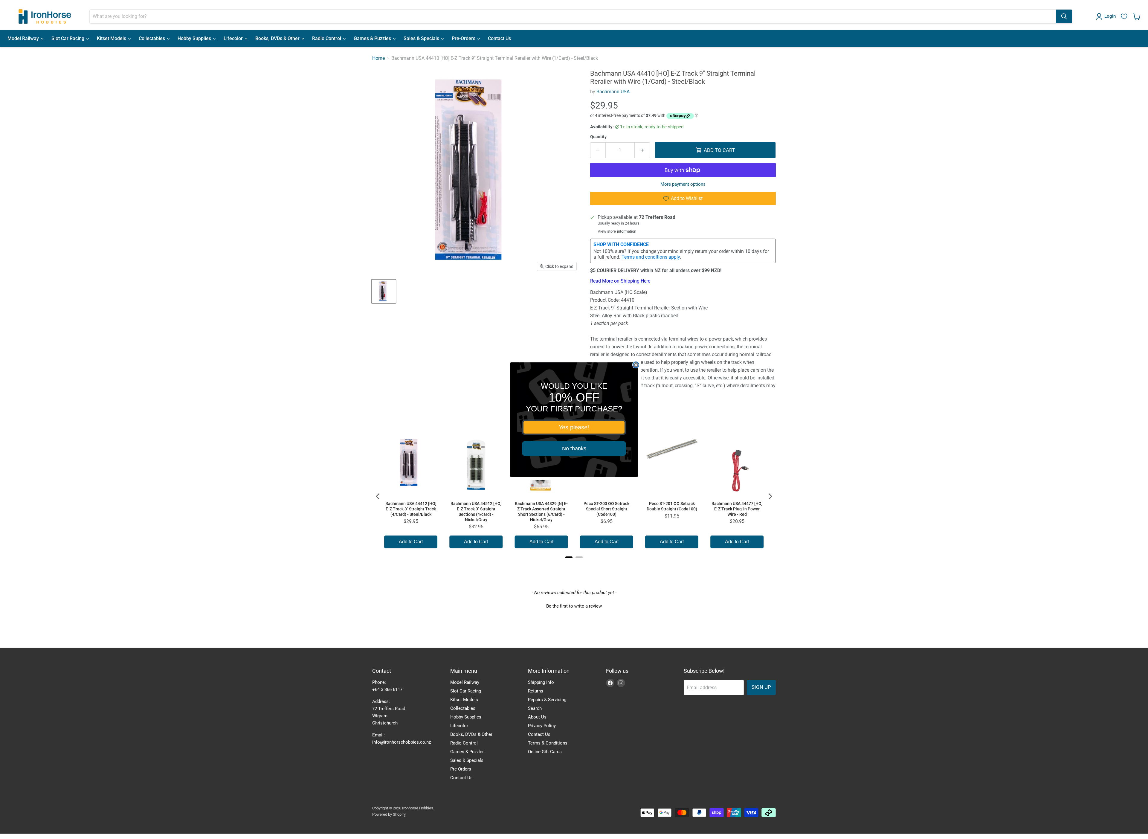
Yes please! (574, 427)
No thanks (574, 448)
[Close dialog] (636, 365)
